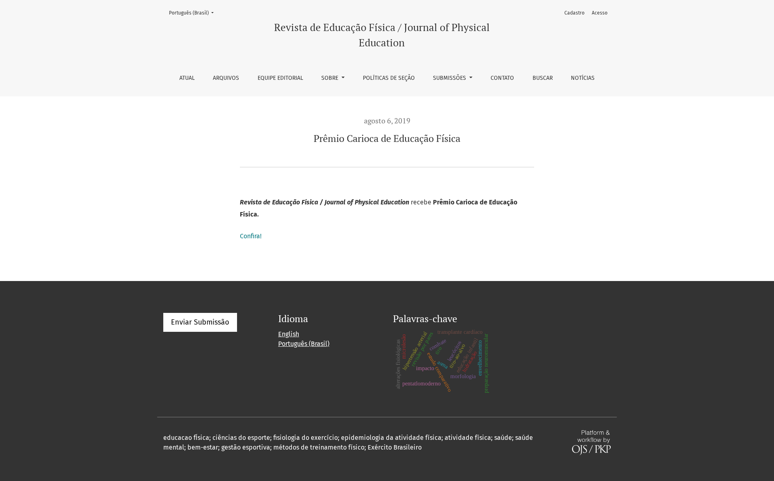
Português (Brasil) (194, 13)
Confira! (251, 236)
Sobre (330, 78)
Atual (187, 78)
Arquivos (226, 78)
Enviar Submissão (200, 322)
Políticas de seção (389, 78)
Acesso (600, 13)
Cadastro (574, 13)
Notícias (583, 78)
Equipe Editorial (280, 78)
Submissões (450, 78)
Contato (502, 78)
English (288, 334)
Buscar (543, 78)
